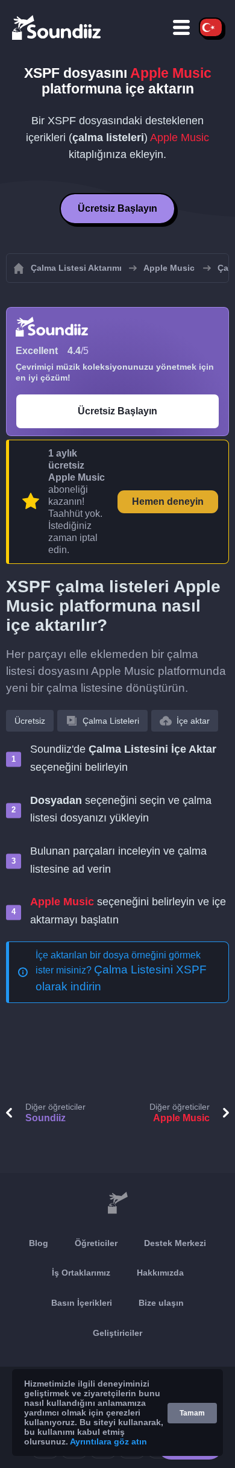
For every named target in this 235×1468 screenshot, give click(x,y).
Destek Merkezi (175, 1243)
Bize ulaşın (161, 1303)
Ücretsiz (29, 721)
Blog (38, 1243)
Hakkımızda (160, 1272)
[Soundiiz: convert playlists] (117, 1203)
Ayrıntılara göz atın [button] (108, 1441)
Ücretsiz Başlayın (117, 208)
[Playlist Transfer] (57, 27)
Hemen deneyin (168, 501)
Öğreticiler (96, 1243)
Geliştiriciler (117, 1333)
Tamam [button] (192, 1413)
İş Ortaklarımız (81, 1272)
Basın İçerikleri (81, 1303)
